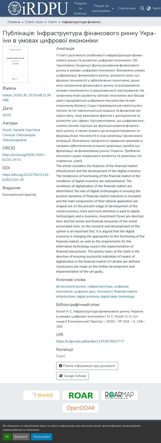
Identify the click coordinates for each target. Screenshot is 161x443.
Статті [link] (52, 22)
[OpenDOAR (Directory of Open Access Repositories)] (80, 408)
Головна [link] (14, 22)
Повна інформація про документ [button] (88, 366)
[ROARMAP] (119, 395)
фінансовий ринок (71, 286)
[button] (39, 8)
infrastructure (65, 296)
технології (105, 291)
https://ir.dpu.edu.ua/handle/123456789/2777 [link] (90, 341)
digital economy (88, 296)
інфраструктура (99, 286)
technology (126, 296)
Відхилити (21, 437)
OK (7, 437)
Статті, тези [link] (34, 22)
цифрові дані (84, 291)
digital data (109, 296)
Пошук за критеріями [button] (101, 8)
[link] (27, 98)
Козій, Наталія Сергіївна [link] (21, 130)
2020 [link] (7, 115)
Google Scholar (74, 376)
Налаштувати (41, 437)
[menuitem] (102, 8)
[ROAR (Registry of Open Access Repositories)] (80, 395)
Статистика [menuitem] (126, 8)
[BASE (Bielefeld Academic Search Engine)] (41, 395)
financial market (125, 291)
